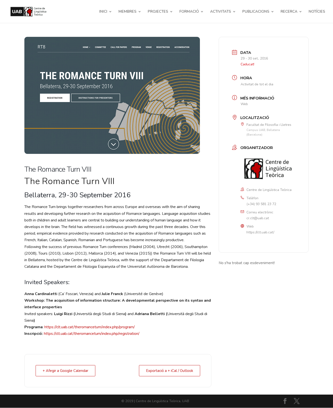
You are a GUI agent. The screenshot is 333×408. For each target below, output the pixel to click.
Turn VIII (97, 181)
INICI (103, 12)
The (32, 181)
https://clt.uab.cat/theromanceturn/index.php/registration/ (91, 333)
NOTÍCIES (317, 12)
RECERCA (289, 12)
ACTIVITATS (220, 12)
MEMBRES (127, 12)
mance (66, 181)
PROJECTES (158, 12)
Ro (46, 181)
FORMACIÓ (189, 12)
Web (244, 104)
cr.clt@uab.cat (257, 218)
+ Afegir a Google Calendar (65, 370)
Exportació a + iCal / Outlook (169, 370)
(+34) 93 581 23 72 (261, 204)
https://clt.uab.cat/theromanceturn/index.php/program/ (90, 327)
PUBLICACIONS (255, 12)
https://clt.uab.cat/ (260, 232)
